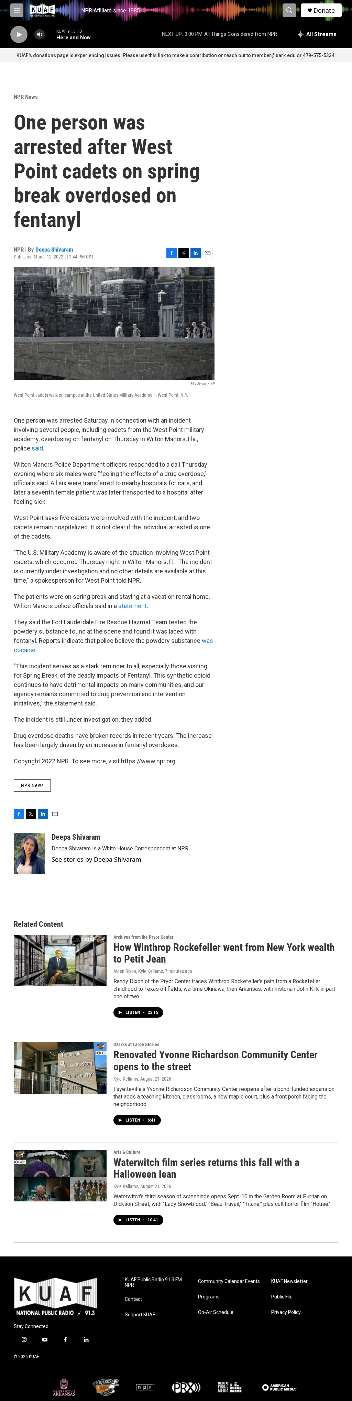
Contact (133, 1299)
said (37, 448)
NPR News (26, 96)
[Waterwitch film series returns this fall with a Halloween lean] (60, 1175)
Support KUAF (140, 1314)
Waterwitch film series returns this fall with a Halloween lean (206, 1168)
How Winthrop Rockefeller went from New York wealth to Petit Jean (224, 953)
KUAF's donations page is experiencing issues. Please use (82, 55)
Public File (282, 1296)
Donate (324, 10)
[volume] (39, 34)
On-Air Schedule (215, 1312)
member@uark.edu (274, 55)
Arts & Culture (127, 1152)
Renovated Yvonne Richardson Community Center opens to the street (215, 1061)
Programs (209, 1296)
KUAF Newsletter (289, 1281)
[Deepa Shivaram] (29, 853)
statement (132, 605)
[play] (18, 35)
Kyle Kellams (125, 1079)
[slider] (51, 34)
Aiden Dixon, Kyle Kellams (138, 971)
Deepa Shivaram (54, 249)
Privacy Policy (286, 1312)
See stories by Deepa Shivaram (96, 859)
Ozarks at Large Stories (136, 1044)
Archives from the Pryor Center (143, 937)
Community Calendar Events (229, 1281)
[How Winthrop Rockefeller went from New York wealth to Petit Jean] (60, 960)
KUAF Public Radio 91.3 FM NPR (153, 1282)
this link (157, 55)
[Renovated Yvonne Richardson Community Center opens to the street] (60, 1068)
